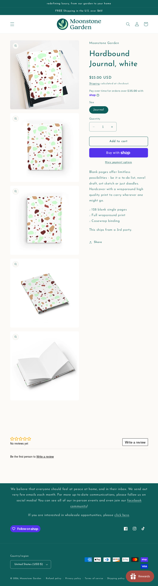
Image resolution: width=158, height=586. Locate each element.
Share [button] (98, 242)
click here (121, 515)
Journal (98, 109)
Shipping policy (116, 578)
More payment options (118, 162)
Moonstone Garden (30, 578)
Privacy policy (73, 578)
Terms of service (94, 578)
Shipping (94, 84)
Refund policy (53, 578)
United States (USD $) (28, 564)
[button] (12, 24)
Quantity (94, 119)
